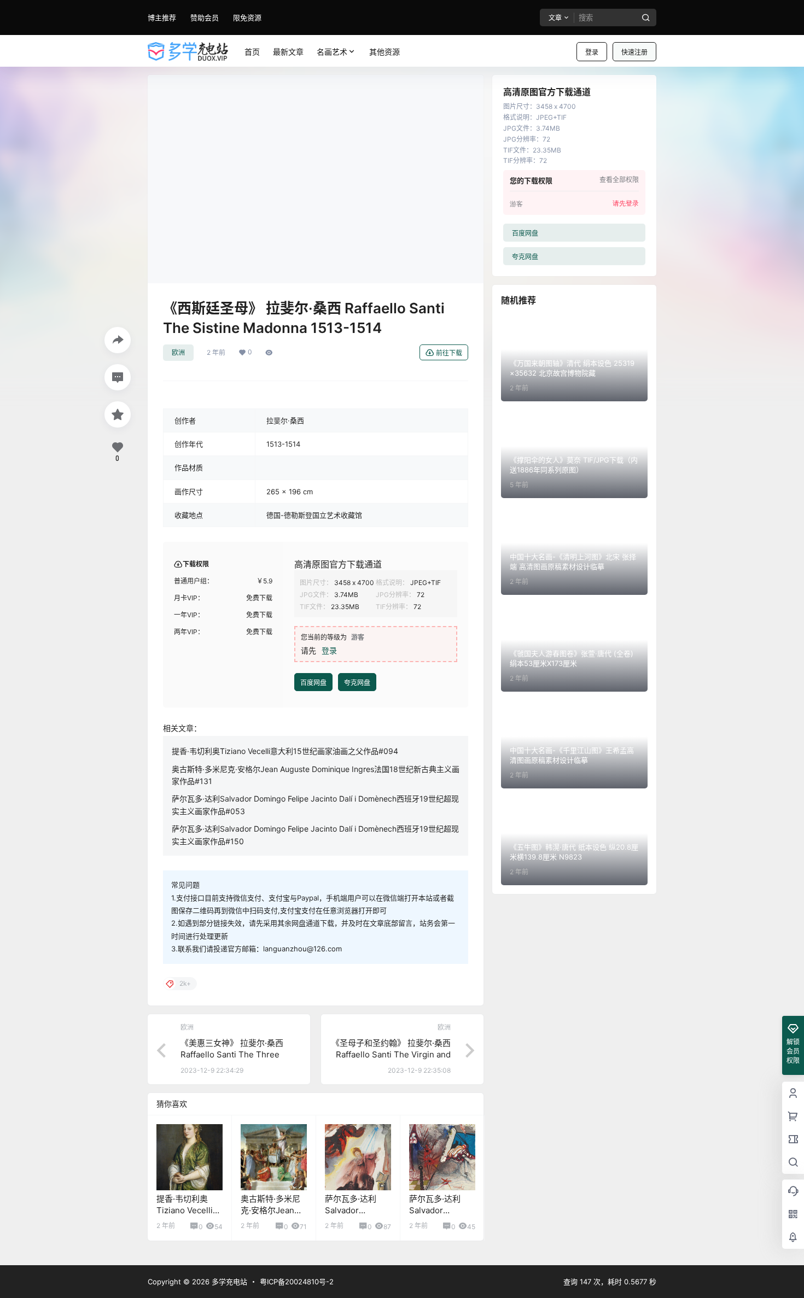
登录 (591, 52)
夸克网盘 (357, 683)
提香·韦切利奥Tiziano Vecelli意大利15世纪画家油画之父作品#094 (285, 751)
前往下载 (449, 353)
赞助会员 (204, 17)
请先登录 (626, 203)
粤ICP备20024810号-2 (297, 1281)
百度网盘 (313, 683)
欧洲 (178, 352)
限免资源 (247, 17)
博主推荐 (162, 17)
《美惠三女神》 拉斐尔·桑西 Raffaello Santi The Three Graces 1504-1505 (231, 1054)
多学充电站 (228, 1281)
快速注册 (634, 52)
